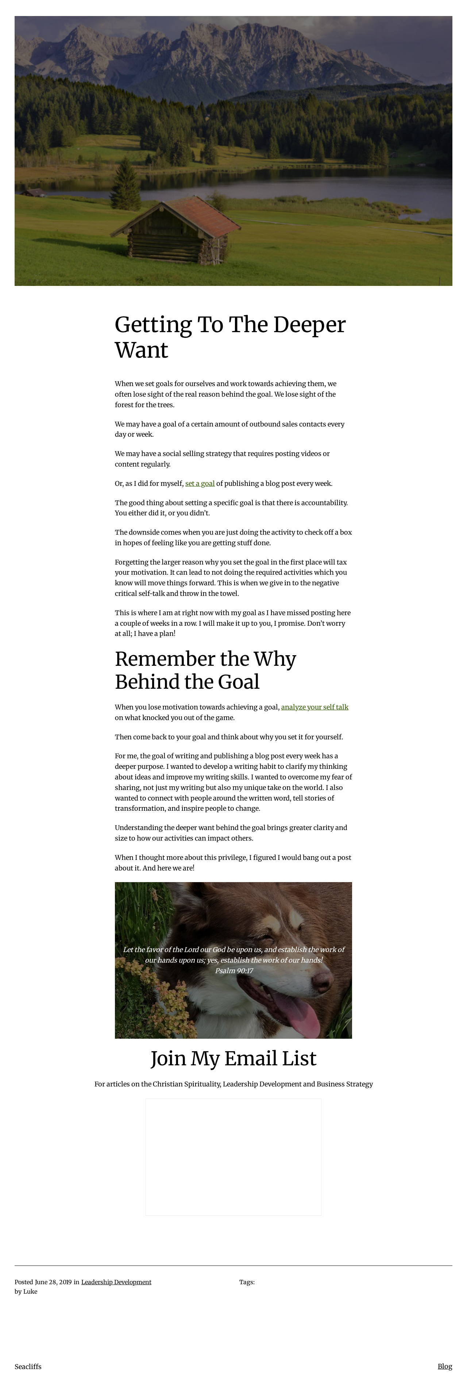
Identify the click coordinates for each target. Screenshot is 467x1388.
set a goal (200, 483)
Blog (445, 1366)
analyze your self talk (314, 707)
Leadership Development (116, 1282)
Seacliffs (28, 1367)
